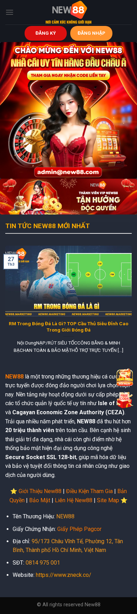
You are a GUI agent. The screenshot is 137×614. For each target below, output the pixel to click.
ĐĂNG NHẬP (91, 33)
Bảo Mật (39, 500)
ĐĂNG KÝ (45, 33)
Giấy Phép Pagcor (79, 529)
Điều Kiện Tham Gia (89, 491)
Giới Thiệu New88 (40, 491)
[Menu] (9, 12)
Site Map (108, 500)
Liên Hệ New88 (73, 500)
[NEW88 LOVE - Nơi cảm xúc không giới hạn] (68, 12)
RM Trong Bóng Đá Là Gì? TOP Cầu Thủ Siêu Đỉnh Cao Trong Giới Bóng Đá (68, 327)
